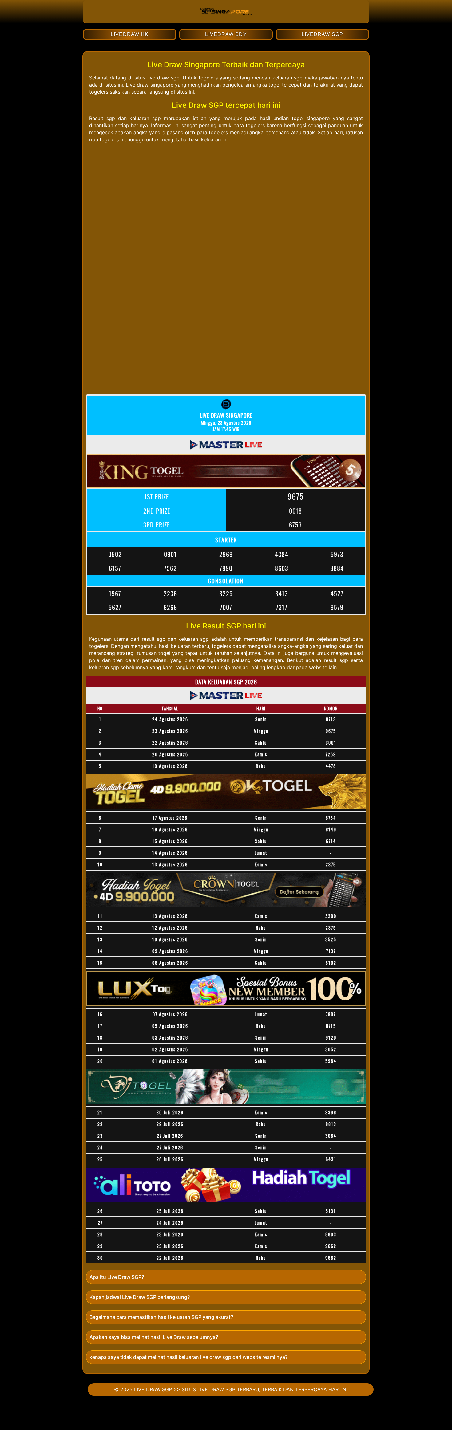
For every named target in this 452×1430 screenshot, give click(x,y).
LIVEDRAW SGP (322, 34)
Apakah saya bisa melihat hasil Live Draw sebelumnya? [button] (153, 1337)
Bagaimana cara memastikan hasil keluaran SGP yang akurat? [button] (161, 1317)
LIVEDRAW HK (130, 34)
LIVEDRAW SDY (226, 34)
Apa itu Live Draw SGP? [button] (116, 1277)
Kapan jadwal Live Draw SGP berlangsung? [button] (139, 1297)
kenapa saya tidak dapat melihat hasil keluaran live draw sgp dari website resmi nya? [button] (188, 1357)
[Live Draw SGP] (226, 20)
